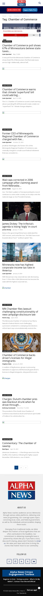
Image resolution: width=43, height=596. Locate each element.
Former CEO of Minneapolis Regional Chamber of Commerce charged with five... (20, 136)
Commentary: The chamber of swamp (19, 445)
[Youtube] (34, 561)
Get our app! (32, 590)
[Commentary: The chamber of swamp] (21, 430)
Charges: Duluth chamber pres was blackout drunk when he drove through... (19, 401)
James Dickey (6, 230)
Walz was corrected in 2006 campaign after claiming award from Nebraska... (20, 182)
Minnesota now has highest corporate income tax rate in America (18, 267)
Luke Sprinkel (6, 54)
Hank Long (6, 317)
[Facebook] (9, 561)
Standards (23, 593)
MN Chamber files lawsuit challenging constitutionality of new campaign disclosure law (20, 311)
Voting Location (22, 579)
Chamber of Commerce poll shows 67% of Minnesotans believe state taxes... (21, 48)
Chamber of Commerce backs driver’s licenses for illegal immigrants (18, 357)
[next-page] (26, 468)
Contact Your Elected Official (24, 581)
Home (4, 16)
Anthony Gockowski (8, 408)
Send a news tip (14, 10)
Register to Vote (9, 579)
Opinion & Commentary (10, 220)
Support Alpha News (30, 10)
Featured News (7, 439)
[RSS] (21, 561)
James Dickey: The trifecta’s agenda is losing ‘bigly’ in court (19, 225)
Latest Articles (7, 41)
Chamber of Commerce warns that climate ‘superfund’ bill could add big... (19, 92)
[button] (3, 4)
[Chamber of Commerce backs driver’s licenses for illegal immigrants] (21, 342)
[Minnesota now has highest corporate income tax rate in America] (21, 252)
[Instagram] (15, 561)
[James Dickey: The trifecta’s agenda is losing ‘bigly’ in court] (21, 211)
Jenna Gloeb (6, 189)
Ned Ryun (5, 449)
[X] (27, 561)
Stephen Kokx (6, 364)
